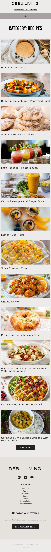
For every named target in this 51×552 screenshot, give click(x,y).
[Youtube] (31, 477)
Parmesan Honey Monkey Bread (21, 335)
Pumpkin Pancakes (13, 67)
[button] (25, 15)
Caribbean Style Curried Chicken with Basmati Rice (24, 439)
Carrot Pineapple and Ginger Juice (22, 201)
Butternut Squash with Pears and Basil (25, 101)
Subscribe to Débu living (25, 10)
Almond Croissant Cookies (17, 134)
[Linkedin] (25, 477)
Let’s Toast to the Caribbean (19, 167)
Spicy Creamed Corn (14, 268)
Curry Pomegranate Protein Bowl (21, 404)
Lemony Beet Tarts (13, 234)
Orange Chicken (11, 301)
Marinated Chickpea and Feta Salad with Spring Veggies (23, 369)
